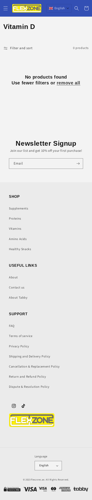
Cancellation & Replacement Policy (34, 366)
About (13, 277)
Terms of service (21, 336)
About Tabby (18, 297)
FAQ (12, 326)
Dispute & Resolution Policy (29, 387)
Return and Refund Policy (27, 376)
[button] (5, 8)
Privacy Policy (19, 346)
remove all (68, 82)
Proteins (15, 218)
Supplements (18, 208)
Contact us (17, 287)
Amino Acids (18, 239)
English (44, 465)
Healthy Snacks (20, 249)
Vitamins (15, 229)
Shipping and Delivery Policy (29, 356)
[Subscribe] (78, 163)
